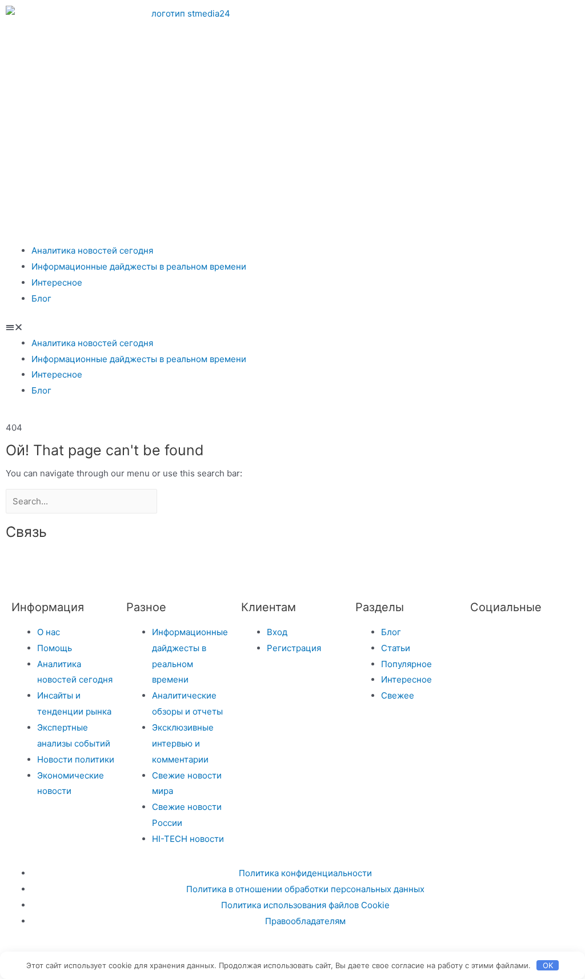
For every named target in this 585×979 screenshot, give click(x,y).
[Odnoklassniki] (472, 20)
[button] (292, 327)
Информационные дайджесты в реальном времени (138, 266)
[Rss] (297, 565)
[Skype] (236, 565)
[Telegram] (410, 20)
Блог (41, 298)
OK (548, 965)
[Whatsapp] (502, 20)
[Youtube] (533, 20)
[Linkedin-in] (205, 565)
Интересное (56, 282)
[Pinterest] (564, 20)
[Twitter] (484, 638)
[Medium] (174, 565)
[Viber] (267, 565)
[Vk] (441, 20)
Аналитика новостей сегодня (92, 250)
